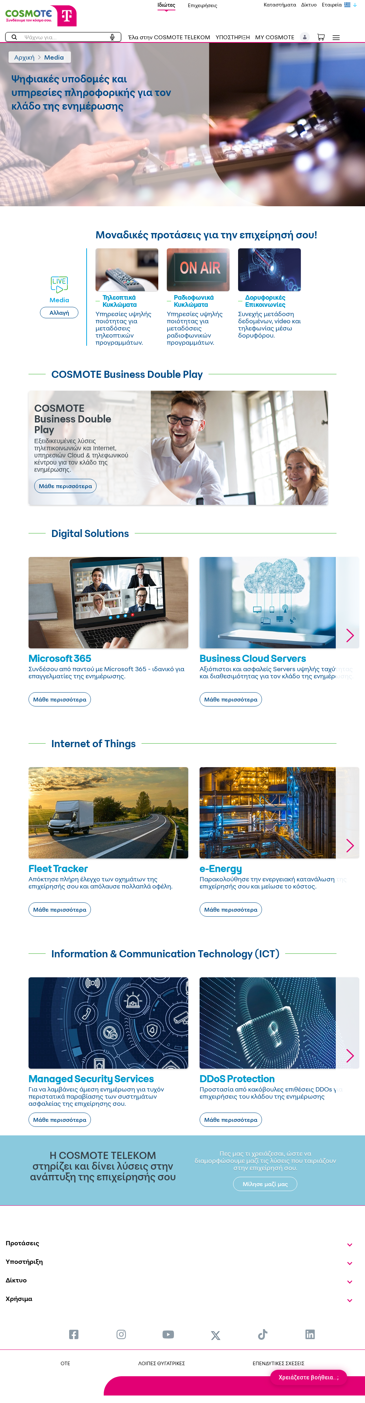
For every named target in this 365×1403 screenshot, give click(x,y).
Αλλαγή (59, 312)
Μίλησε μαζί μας (265, 1183)
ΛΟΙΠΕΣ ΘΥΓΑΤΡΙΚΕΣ (161, 1363)
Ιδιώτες (166, 5)
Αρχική (24, 57)
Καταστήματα (280, 4)
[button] (305, 37)
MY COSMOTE (274, 37)
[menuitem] (73, 1334)
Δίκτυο (309, 4)
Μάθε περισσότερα (65, 486)
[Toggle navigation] (335, 37)
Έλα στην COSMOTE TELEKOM (169, 37)
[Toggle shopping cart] (324, 36)
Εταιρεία (332, 4)
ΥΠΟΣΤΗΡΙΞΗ (233, 37)
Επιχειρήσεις (202, 5)
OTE (65, 1363)
